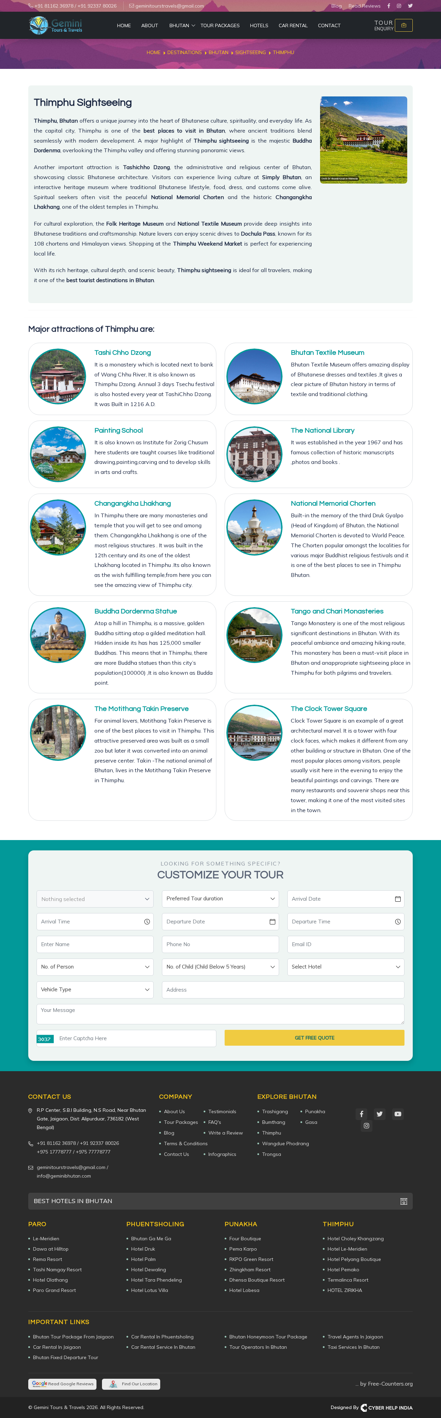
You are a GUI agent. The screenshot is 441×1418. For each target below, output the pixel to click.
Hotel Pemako (343, 1269)
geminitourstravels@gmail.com (169, 6)
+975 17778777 (54, 1152)
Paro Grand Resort (54, 1290)
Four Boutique (245, 1238)
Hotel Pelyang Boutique (354, 1259)
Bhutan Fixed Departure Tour (65, 1357)
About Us (174, 1111)
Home (124, 25)
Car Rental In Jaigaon (57, 1347)
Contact (329, 25)
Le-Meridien (46, 1238)
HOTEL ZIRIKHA (345, 1290)
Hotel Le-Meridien (347, 1249)
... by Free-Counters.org (384, 1383)
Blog (336, 6)
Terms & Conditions (186, 1143)
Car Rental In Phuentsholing (162, 1337)
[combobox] (95, 899)
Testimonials (222, 1111)
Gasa (311, 1122)
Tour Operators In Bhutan (258, 1347)
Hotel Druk (143, 1249)
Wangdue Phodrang (285, 1143)
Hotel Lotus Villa (149, 1290)
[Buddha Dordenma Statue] (58, 635)
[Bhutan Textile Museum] (254, 377)
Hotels (259, 25)
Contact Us (176, 1154)
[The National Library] (254, 454)
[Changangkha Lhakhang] (58, 527)
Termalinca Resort (348, 1280)
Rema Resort (47, 1259)
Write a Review (225, 1133)
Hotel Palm (143, 1259)
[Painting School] (58, 454)
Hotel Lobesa (244, 1290)
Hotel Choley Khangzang (356, 1238)
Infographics (222, 1154)
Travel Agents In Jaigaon (355, 1337)
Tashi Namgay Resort (57, 1269)
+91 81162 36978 (53, 6)
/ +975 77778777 (92, 1152)
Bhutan (179, 25)
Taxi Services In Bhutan (354, 1347)
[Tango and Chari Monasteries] (254, 635)
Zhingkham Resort (249, 1269)
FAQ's (214, 1122)
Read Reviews (365, 6)
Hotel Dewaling (148, 1269)
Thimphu (271, 1133)
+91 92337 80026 (97, 6)
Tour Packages (220, 25)
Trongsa (271, 1154)
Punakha (315, 1111)
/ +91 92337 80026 (98, 1143)
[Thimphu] (363, 140)
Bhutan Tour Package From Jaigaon (73, 1337)
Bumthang (273, 1122)
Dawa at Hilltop (51, 1249)
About (149, 25)
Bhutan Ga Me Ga (151, 1238)
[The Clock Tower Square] (254, 733)
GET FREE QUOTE (315, 1038)
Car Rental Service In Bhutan (163, 1347)
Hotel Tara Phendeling (156, 1280)
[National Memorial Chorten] (254, 527)
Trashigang (275, 1111)
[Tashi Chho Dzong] (58, 377)
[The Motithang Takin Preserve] (58, 733)
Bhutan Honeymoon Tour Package (268, 1337)
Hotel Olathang (50, 1280)
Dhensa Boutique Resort (257, 1280)
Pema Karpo (243, 1249)
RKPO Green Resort (251, 1259)
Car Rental (293, 25)
